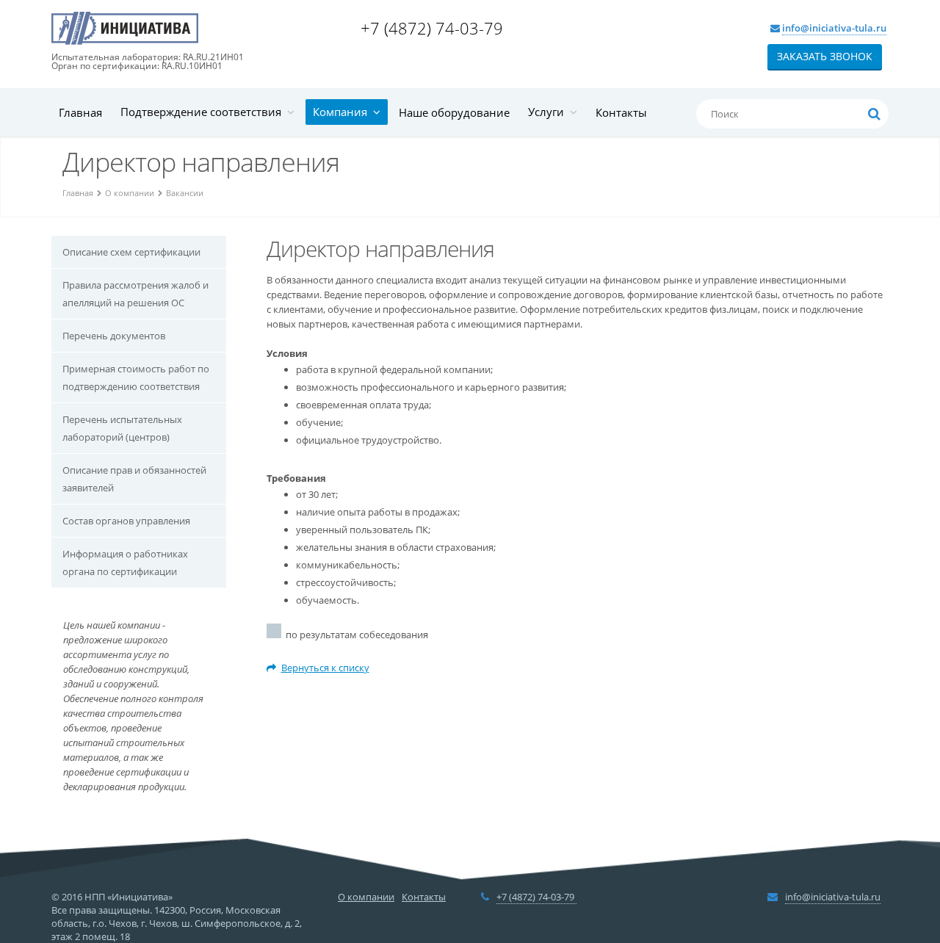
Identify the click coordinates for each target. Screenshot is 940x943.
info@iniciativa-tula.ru (834, 28)
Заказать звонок (824, 56)
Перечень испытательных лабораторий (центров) (122, 428)
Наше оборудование (454, 112)
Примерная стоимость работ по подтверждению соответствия (135, 377)
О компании (129, 192)
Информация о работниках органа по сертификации (125, 562)
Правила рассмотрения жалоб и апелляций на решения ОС (135, 293)
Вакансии (184, 192)
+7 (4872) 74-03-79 (434, 28)
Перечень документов (113, 335)
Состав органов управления (126, 520)
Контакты (621, 112)
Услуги (549, 111)
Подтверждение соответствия (203, 111)
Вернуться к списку (325, 667)
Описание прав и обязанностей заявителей (134, 478)
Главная (80, 112)
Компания (343, 111)
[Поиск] (874, 114)
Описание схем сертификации (131, 252)
